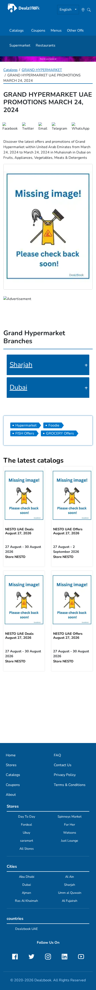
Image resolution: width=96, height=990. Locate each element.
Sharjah (21, 364)
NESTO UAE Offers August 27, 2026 (67, 531)
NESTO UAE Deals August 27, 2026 (19, 531)
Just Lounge (69, 840)
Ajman (26, 892)
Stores (11, 765)
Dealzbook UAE (26, 929)
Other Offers (77, 30)
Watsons (69, 832)
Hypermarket (26, 425)
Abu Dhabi (26, 876)
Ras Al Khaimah (26, 900)
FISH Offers (24, 433)
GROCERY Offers (60, 433)
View (24, 495)
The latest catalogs (33, 460)
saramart (26, 840)
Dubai (18, 387)
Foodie (53, 425)
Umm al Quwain (69, 892)
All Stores (26, 848)
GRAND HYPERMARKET (42, 69)
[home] (23, 8)
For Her (69, 824)
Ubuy (26, 832)
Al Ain (69, 876)
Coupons (38, 30)
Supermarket (19, 45)
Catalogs (16, 30)
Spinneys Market (69, 816)
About (11, 794)
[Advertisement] (48, 707)
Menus (56, 30)
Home (11, 755)
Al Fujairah (69, 900)
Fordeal (26, 824)
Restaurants (45, 45)
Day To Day (26, 816)
